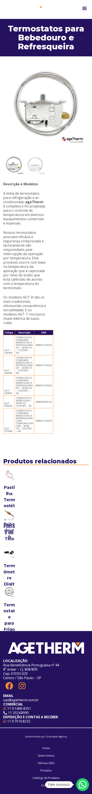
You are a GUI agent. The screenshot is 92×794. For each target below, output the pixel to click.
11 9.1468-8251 (18, 708)
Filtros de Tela (9, 532)
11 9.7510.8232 (18, 721)
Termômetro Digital (9, 578)
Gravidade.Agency (56, 736)
